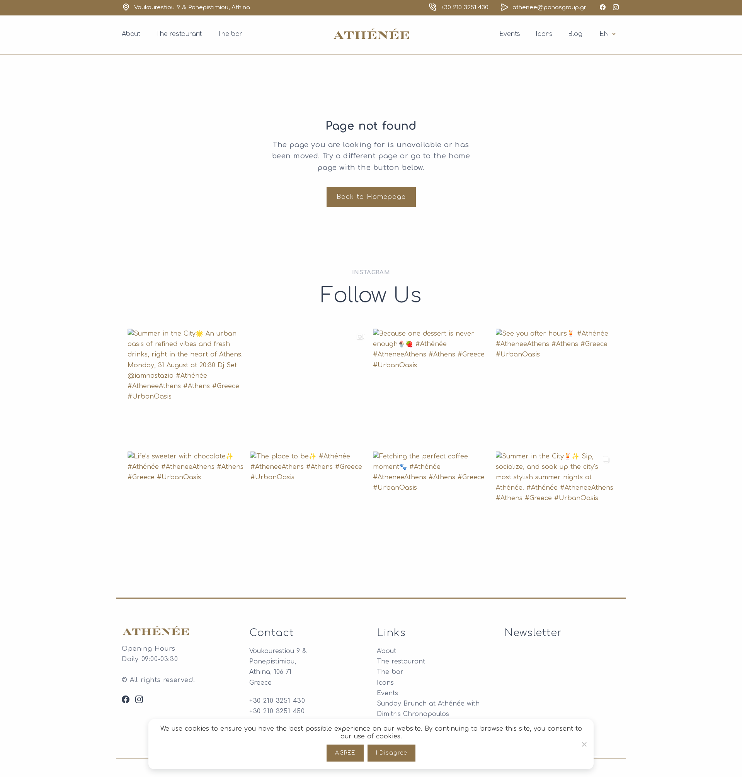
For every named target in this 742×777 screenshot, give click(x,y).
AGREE (345, 753)
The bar (229, 34)
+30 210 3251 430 (464, 7)
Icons (544, 34)
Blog (575, 34)
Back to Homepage (371, 196)
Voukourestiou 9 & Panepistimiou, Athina (192, 7)
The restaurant (179, 34)
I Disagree (391, 753)
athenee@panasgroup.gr (549, 7)
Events (509, 34)
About (131, 34)
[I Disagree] (584, 744)
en (608, 33)
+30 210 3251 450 (277, 711)
